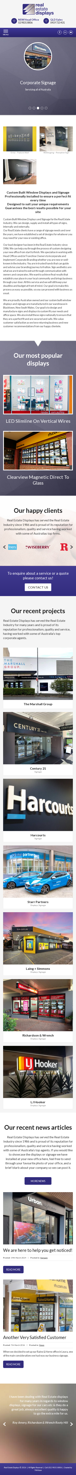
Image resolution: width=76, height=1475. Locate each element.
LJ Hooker (38, 1102)
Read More (13, 1269)
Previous (4, 547)
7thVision (38, 1470)
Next (71, 547)
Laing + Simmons (38, 968)
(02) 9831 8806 (55, 1467)
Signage (38, 772)
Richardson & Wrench (38, 1035)
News (41, 1345)
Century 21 (38, 768)
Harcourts (38, 835)
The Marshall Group (38, 704)
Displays (34, 905)
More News (38, 1181)
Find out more (38, 404)
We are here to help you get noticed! (37, 1250)
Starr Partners (38, 902)
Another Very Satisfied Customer (34, 1337)
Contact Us (38, 587)
